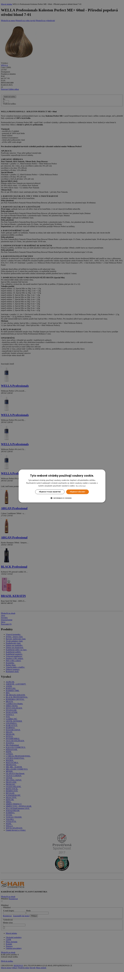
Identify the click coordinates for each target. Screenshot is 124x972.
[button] (62, 498)
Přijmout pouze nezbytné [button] (50, 492)
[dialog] (62, 486)
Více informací (81, 486)
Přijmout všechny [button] (77, 492)
